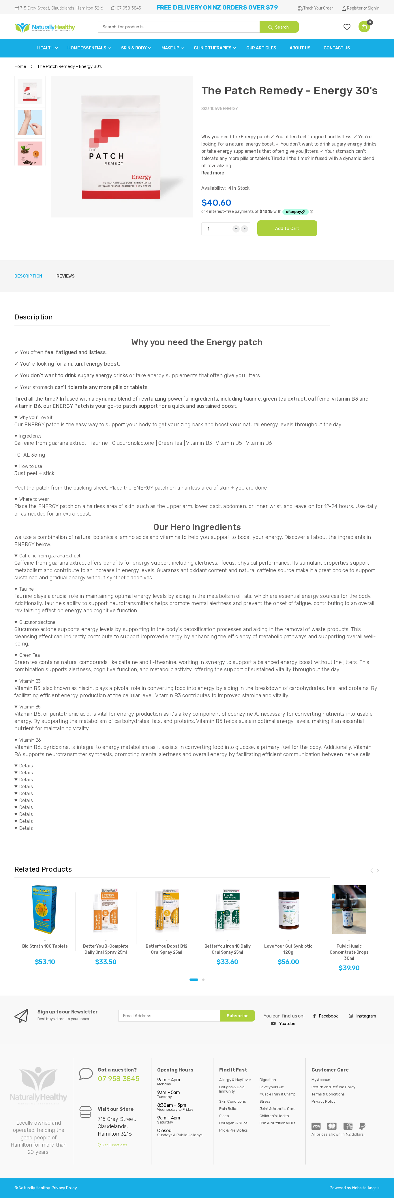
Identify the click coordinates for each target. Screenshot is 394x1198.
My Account (322, 1080)
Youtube (286, 1023)
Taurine (26, 589)
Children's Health (274, 1116)
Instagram (365, 1016)
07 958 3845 (128, 8)
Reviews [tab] (66, 276)
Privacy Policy (323, 1101)
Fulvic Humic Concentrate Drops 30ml (349, 952)
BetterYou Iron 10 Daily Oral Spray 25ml (227, 949)
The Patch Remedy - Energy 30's (289, 90)
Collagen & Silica (233, 1123)
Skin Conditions (232, 1101)
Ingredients (30, 436)
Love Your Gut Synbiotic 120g (288, 949)
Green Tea (29, 655)
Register (355, 8)
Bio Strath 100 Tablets (45, 946)
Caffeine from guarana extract (49, 556)
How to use (30, 466)
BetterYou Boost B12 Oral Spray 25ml (166, 949)
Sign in (374, 8)
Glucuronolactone (37, 622)
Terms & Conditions (328, 1094)
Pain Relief (228, 1108)
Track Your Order (318, 8)
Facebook (328, 1016)
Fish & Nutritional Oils (278, 1123)
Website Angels (366, 1188)
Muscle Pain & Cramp (278, 1094)
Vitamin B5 (30, 707)
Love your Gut (272, 1087)
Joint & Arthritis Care (278, 1108)
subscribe (238, 1015)
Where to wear (34, 499)
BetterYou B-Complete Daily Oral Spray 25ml (105, 949)
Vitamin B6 (30, 740)
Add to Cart (287, 228)
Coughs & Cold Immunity (232, 1089)
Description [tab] (28, 276)
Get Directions (114, 1145)
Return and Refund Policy (333, 1087)
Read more (212, 173)
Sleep (224, 1116)
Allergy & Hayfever (235, 1080)
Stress (265, 1101)
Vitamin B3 (30, 681)
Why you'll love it (35, 417)
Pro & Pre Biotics (233, 1130)
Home (20, 66)
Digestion (268, 1080)
